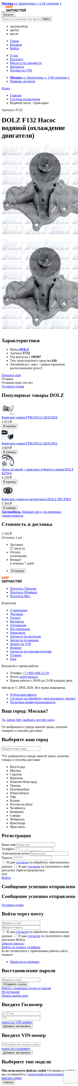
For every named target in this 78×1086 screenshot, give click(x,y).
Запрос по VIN (20, 644)
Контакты (17, 66)
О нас (14, 55)
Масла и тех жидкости (26, 63)
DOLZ (24, 349)
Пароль (7, 857)
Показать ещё (11, 375)
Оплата (15, 617)
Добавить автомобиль (17, 1026)
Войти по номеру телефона (21, 947)
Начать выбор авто (15, 995)
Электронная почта (15, 853)
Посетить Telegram (23, 588)
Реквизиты (17, 632)
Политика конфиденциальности (33, 702)
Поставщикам (20, 629)
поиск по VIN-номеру (17, 1022)
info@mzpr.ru (29, 677)
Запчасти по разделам (25, 636)
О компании (18, 610)
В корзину (9, 426)
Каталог (8, 14)
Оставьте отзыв (13, 905)
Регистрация (11, 992)
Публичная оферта (23, 694)
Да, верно (8, 720)
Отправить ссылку (15, 984)
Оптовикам (18, 625)
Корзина (16, 44)
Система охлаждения (25, 99)
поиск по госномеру (16, 1048)
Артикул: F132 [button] (12, 110)
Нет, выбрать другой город (35, 720)
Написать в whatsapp (24, 961)
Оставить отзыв (13, 386)
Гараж (14, 41)
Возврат (15, 647)
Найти (46, 19)
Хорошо (8, 1082)
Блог (13, 659)
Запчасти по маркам (24, 640)
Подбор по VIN (21, 70)
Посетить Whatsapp (23, 592)
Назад (6, 88)
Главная (15, 95)
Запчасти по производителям (30, 651)
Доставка (16, 614)
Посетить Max (20, 596)
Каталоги (16, 59)
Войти (14, 48)
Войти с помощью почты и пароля (26, 988)
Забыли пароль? (13, 943)
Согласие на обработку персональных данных (43, 698)
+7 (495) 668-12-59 (36, 673)
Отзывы (15, 655)
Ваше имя (9, 844)
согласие (22, 862)
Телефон (8, 849)
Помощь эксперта (22, 81)
